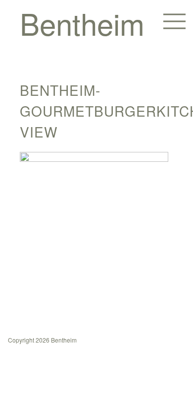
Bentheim (82, 23)
